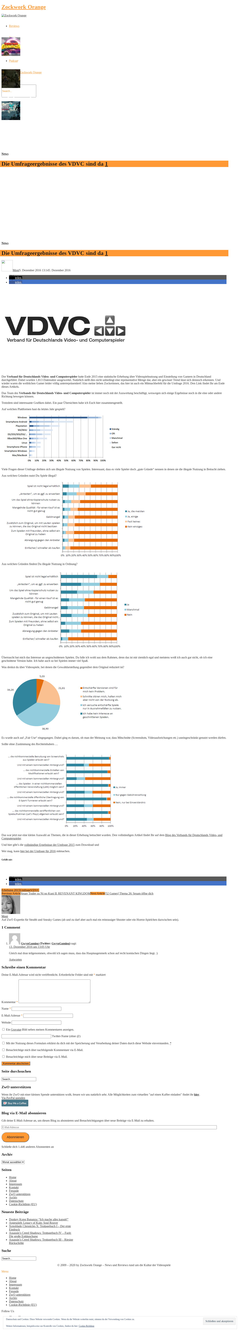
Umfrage (25, 890)
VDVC (34, 890)
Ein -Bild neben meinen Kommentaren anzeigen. (40, 1029)
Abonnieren (15, 1137)
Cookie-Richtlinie (86, 1326)
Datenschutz (16, 1200)
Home (12, 1177)
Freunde (14, 1190)
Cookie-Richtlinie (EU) (23, 1204)
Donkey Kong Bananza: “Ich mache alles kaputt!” (38, 1219)
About (12, 1180)
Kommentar (10, 1002)
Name (6, 1008)
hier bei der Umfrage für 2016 (38, 851)
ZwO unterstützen (19, 1194)
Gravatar (16, 1029)
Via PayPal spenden (13, 1097)
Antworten (15, 959)
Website (6, 1022)
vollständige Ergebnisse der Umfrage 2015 (49, 844)
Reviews (14, 26)
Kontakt (14, 1187)
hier (196, 1094)
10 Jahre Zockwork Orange (25, 72)
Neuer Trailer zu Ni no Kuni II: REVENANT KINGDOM (55, 893)
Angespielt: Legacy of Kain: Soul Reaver (33, 1222)
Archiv (13, 1197)
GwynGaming (30, 943)
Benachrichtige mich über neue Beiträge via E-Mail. (37, 1056)
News (5, 153)
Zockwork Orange (24, 7)
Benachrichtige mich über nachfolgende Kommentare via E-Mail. (44, 1050)
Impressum (15, 1184)
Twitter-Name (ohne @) (66, 1036)
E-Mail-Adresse (12, 1015)
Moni (5, 916)
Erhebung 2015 (11, 890)
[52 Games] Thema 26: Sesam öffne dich (129, 893)
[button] (15, 277)
